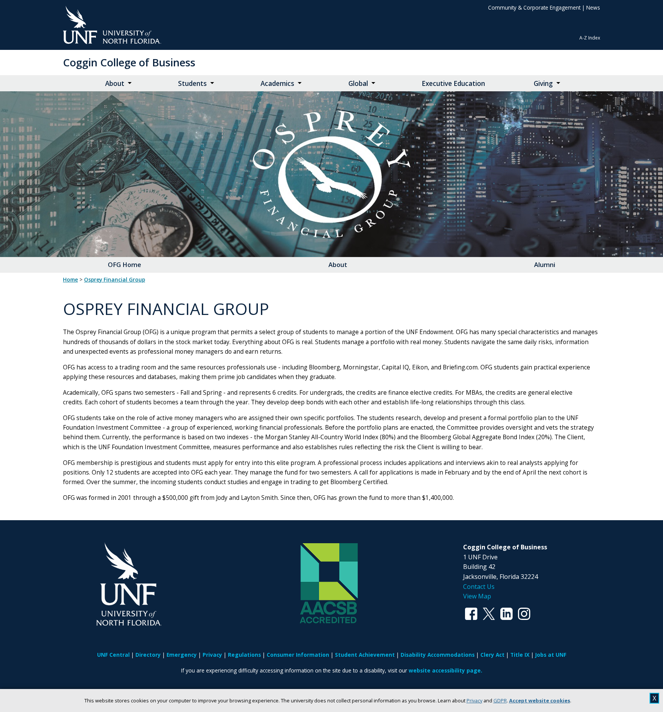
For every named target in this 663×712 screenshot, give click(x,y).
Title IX (519, 654)
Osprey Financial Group (114, 280)
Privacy (474, 700)
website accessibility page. (445, 670)
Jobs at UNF (550, 654)
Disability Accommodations (438, 654)
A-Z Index (589, 38)
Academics (277, 83)
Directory (148, 654)
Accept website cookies (539, 700)
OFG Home (124, 264)
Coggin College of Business (129, 62)
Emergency (182, 654)
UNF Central (113, 654)
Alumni (544, 264)
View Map (477, 596)
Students (192, 83)
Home (70, 280)
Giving (543, 83)
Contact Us (479, 586)
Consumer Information (298, 654)
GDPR (500, 700)
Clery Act (492, 654)
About (114, 83)
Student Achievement (365, 654)
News (593, 7)
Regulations (244, 654)
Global (358, 83)
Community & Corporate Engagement (534, 7)
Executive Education (453, 83)
